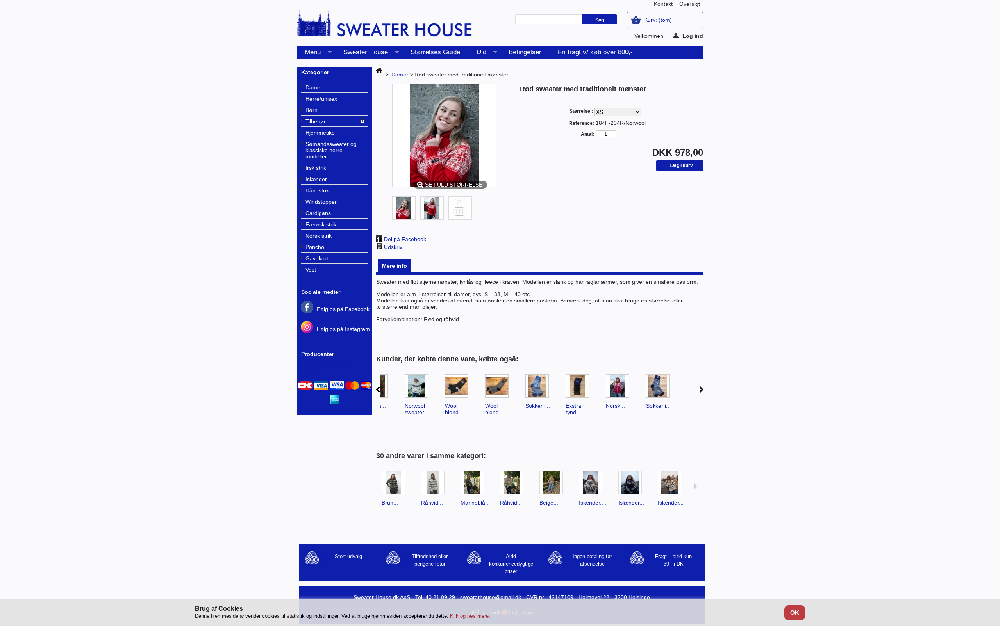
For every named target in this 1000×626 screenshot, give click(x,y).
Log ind (692, 35)
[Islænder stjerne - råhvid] (673, 485)
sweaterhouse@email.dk (490, 597)
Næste (701, 389)
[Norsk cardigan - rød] (621, 388)
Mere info (394, 266)
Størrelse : (582, 111)
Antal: (587, 134)
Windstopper (321, 202)
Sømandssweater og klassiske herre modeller (331, 150)
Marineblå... (475, 503)
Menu (309, 53)
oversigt (689, 4)
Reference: (581, 123)
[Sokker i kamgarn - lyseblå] (540, 388)
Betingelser (525, 52)
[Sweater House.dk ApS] (385, 26)
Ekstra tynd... (573, 409)
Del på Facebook (405, 239)
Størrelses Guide (435, 52)
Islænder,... (592, 503)
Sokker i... (537, 406)
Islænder (316, 179)
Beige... (548, 503)
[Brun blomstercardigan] (397, 485)
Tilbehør (315, 121)
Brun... (390, 503)
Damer (313, 87)
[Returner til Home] (379, 74)
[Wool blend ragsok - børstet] (500, 388)
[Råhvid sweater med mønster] (515, 485)
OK (794, 612)
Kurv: (658, 20)
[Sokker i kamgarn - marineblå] (661, 388)
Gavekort (316, 258)
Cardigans (318, 213)
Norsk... (615, 406)
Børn (311, 110)
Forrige (378, 389)
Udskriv (393, 247)
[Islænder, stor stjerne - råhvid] (594, 485)
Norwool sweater (415, 409)
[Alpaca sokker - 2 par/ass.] (379, 388)
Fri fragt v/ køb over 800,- (595, 52)
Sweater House (362, 53)
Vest (310, 270)
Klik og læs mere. (470, 616)
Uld (477, 53)
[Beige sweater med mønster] (554, 485)
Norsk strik (318, 236)
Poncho (314, 247)
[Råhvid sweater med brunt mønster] (436, 485)
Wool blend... (454, 409)
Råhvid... (432, 503)
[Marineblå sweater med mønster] (476, 485)
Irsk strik (315, 168)
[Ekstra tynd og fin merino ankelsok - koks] (581, 388)
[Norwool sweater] (420, 388)
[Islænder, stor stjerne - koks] (633, 485)
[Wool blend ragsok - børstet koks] (460, 388)
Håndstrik (317, 190)
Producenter (317, 354)
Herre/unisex (321, 99)
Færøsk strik (320, 224)
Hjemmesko (320, 133)
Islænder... (671, 503)
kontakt (663, 4)
